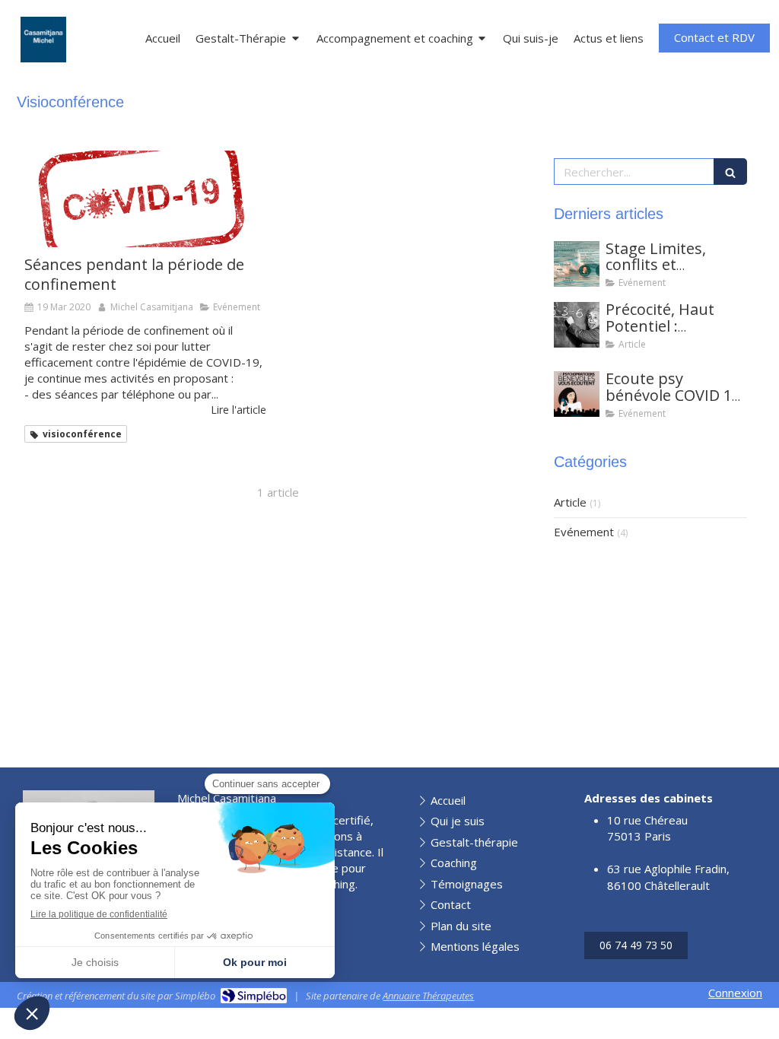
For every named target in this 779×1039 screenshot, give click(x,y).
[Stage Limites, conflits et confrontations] (576, 264)
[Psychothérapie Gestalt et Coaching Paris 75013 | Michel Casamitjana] (43, 39)
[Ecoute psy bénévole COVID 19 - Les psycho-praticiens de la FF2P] (576, 394)
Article (570, 502)
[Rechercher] (730, 171)
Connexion (735, 992)
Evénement (584, 531)
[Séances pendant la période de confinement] (145, 199)
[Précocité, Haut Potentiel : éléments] (576, 325)
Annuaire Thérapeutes (428, 995)
